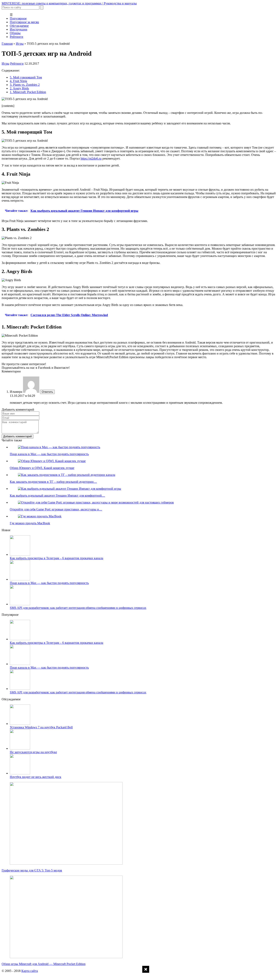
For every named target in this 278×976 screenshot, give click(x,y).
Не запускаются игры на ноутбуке (33, 752)
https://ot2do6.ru (91, 158)
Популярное (18, 18)
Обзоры (15, 33)
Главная (7, 43)
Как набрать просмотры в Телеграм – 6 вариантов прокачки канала (56, 558)
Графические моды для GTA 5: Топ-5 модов (32, 870)
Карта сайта (29, 971)
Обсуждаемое (19, 25)
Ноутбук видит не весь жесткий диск (35, 777)
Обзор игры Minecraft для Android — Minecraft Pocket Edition (43, 964)
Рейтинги (16, 36)
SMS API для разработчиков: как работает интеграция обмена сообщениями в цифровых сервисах (78, 607)
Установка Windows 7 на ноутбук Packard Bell (41, 727)
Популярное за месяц (24, 22)
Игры (20, 43)
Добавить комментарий (17, 436)
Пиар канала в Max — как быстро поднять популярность (49, 583)
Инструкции (18, 29)
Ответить (47, 391)
